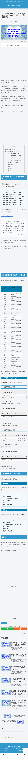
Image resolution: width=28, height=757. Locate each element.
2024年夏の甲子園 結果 (13, 153)
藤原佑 (9, 168)
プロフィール (7, 750)
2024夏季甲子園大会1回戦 (15, 155)
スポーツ (4, 622)
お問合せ (7, 748)
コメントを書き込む (14, 732)
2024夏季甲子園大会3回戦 (15, 160)
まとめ (7, 170)
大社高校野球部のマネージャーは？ (14, 149)
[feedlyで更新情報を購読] (7, 628)
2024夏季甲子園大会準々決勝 (15, 162)
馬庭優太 (10, 166)
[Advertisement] (14, 63)
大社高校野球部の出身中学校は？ (13, 151)
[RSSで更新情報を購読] (20, 628)
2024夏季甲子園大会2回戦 (15, 158)
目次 (12, 146)
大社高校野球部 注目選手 (12, 164)
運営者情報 (20, 750)
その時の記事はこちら (7, 216)
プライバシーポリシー (21, 748)
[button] (25, 402)
